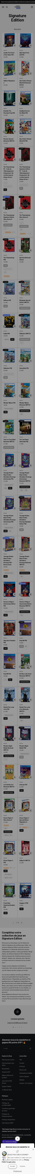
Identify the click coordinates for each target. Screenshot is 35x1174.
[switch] (4, 1159)
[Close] (33, 1149)
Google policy (11, 1162)
